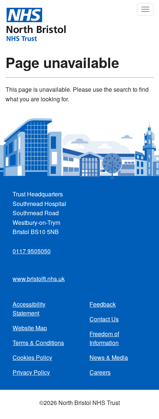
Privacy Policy (31, 372)
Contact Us (104, 319)
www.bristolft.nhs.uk (39, 278)
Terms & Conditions (38, 342)
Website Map (30, 328)
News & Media (108, 357)
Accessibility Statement (29, 308)
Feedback (102, 304)
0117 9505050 (32, 251)
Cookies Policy (32, 357)
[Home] (33, 23)
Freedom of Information (104, 338)
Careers (100, 372)
